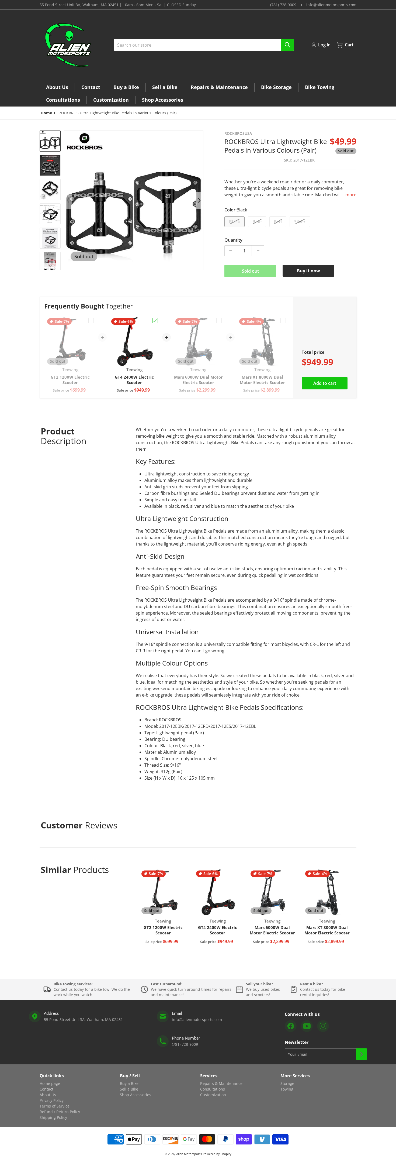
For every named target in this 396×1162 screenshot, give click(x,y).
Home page (50, 1083)
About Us (48, 1094)
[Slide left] (68, 200)
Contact (46, 1089)
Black (234, 222)
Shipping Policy (53, 1117)
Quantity (233, 240)
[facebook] (291, 1026)
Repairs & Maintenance (221, 1083)
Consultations (212, 1089)
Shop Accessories (135, 1094)
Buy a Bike (129, 1083)
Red (278, 222)
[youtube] (307, 1026)
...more (349, 195)
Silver (299, 222)
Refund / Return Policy (60, 1111)
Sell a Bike (129, 1089)
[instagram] (323, 1026)
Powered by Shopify (217, 1154)
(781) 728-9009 (283, 4)
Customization (213, 1094)
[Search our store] (287, 45)
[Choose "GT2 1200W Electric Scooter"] (91, 320)
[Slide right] (50, 266)
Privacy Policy (52, 1100)
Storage (287, 1083)
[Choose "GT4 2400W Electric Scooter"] (155, 320)
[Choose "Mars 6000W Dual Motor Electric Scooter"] (219, 320)
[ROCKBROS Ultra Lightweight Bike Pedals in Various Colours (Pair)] (50, 141)
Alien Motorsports (189, 1154)
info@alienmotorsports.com (331, 4)
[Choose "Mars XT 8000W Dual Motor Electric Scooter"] (283, 320)
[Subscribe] (361, 1054)
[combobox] (204, 45)
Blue (257, 222)
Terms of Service (55, 1106)
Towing (286, 1089)
